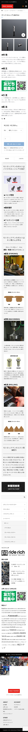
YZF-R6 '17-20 (4, 633)
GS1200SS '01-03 (8, 610)
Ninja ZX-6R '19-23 (18, 622)
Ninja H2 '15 (13, 620)
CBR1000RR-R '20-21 (12, 608)
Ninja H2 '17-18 (19, 620)
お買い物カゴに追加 (15, 144)
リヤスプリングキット (8, 513)
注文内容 (16, 707)
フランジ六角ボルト (12, 644)
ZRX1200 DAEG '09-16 (12, 642)
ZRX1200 (4, 642)
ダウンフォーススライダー (9, 504)
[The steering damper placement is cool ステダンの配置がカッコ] (14, 661)
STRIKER (7, 627)
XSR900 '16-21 (5, 630)
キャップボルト (21, 642)
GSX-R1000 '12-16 (16, 610)
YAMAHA (12, 630)
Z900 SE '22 (10, 633)
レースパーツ (6, 518)
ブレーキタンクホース (9, 537)
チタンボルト (6, 509)
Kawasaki (13, 615)
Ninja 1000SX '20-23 (6, 620)
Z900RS (16, 633)
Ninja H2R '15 (11, 622)
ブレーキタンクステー (9, 532)
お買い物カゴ (6, 724)
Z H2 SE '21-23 (22, 639)
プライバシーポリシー (7, 713)
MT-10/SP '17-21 (16, 618)
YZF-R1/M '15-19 (20, 630)
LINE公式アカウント (7, 720)
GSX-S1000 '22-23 (18, 612)
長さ (5, 130)
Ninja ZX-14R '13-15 (14, 624)
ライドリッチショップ (7, 722)
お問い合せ (5, 707)
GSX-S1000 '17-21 (9, 612)
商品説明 (7, 158)
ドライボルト (9, 150)
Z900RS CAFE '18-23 (11, 636)
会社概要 (5, 704)
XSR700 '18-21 (19, 627)
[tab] (7, 158)
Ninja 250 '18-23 (22, 618)
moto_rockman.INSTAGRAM (15, 654)
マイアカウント (17, 704)
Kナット (6, 523)
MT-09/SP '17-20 (8, 618)
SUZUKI (12, 627)
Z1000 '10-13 (9, 639)
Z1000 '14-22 (15, 639)
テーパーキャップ (19, 150)
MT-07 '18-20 (21, 616)
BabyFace (4, 608)
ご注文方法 (21, 158)
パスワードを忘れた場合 (19, 709)
